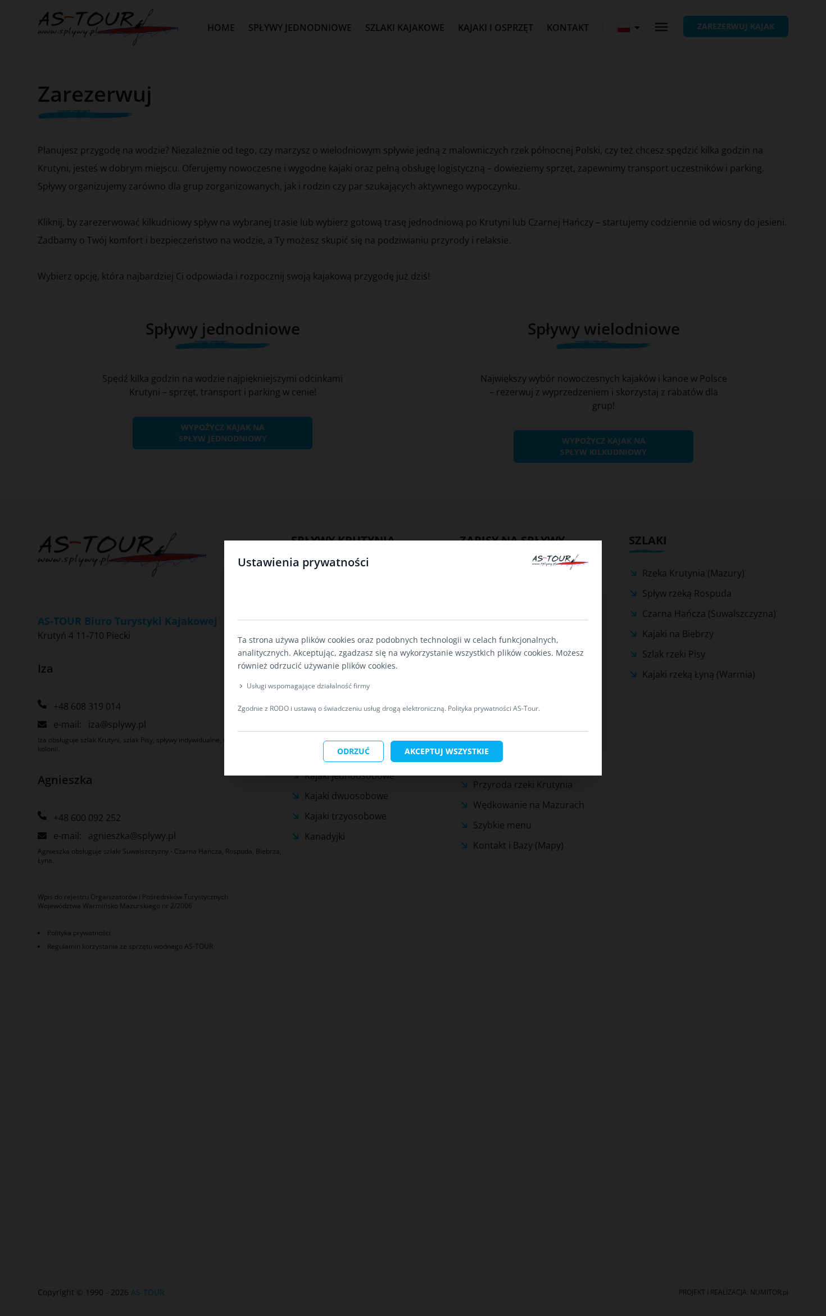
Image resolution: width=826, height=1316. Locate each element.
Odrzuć (353, 751)
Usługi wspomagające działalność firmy (308, 686)
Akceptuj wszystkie (447, 751)
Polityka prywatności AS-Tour (493, 708)
